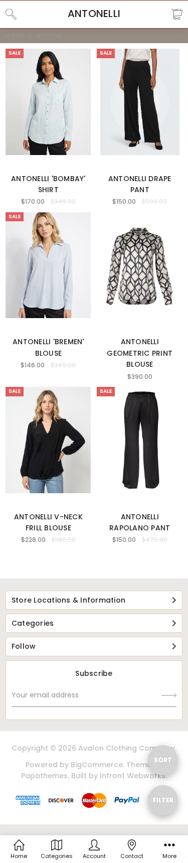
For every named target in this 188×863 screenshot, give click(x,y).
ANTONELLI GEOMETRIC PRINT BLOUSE (139, 353)
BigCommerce (97, 765)
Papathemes (44, 776)
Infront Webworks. (133, 776)
